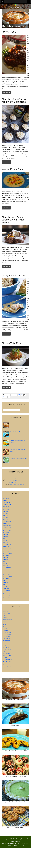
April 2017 (5, 586)
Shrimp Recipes (7, 661)
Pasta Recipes (6, 647)
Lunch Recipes (7, 642)
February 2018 (7, 567)
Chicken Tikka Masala (12, 343)
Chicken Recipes (7, 624)
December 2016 (7, 594)
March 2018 (6, 565)
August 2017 (6, 578)
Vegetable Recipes (8, 667)
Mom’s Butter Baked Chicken (15, 477)
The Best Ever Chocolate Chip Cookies (15, 750)
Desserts (5, 630)
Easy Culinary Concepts (19, 839)
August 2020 (6, 510)
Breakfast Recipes (7, 619)
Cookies (5, 626)
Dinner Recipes (7, 632)
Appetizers (6, 611)
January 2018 (6, 569)
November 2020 (7, 504)
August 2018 (6, 555)
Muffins (5, 646)
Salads (5, 657)
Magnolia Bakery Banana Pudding (14, 26)
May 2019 (5, 538)
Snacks (5, 663)
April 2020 (5, 517)
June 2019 (6, 536)
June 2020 (6, 513)
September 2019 (7, 530)
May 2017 (5, 584)
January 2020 (6, 523)
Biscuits (5, 615)
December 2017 (7, 571)
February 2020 (7, 521)
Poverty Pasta (9, 32)
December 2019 (7, 525)
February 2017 (7, 590)
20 (19, 394)
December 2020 (7, 502)
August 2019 (6, 532)
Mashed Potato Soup (12, 169)
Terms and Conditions (8, 843)
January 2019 (6, 546)
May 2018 (5, 561)
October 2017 (6, 574)
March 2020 (6, 519)
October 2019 (6, 529)
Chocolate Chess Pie (16, 725)
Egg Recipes (6, 636)
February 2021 (7, 498)
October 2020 (6, 506)
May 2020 (5, 515)
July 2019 (5, 534)
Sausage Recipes (7, 659)
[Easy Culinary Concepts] (15, 6)
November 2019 (7, 527)
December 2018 (7, 548)
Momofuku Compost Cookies (15, 827)
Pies (4, 651)
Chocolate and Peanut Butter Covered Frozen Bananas (13, 220)
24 (6, 396)
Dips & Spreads (7, 634)
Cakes (4, 621)
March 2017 (6, 588)
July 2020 (5, 511)
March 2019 (6, 542)
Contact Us (21, 845)
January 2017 (6, 592)
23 (3, 396)
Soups (4, 665)
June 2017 (6, 582)
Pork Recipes (6, 653)
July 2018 (5, 557)
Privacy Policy (19, 843)
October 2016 (6, 597)
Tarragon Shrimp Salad (13, 275)
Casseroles (6, 623)
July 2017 (5, 580)
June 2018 (6, 559)
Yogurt (4, 668)
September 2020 (7, 508)
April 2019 (5, 540)
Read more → (6, 92)
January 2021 (6, 500)
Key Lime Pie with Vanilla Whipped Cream (16, 802)
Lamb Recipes (6, 640)
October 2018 (6, 552)
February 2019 (7, 544)
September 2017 (7, 576)
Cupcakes (5, 628)
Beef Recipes (6, 613)
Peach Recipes (7, 649)
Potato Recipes (7, 655)
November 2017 (7, 573)
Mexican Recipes (7, 644)
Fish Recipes (6, 638)
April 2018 (5, 563)
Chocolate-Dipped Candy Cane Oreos (15, 776)
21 (21, 394)
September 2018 (7, 553)
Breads (5, 617)
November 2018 (7, 550)
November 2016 (7, 595)
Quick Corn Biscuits (14, 482)
